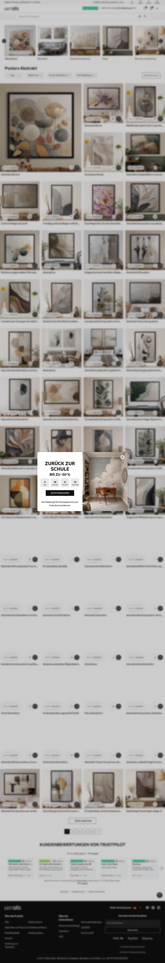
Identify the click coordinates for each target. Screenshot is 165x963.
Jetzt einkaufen (60, 493)
